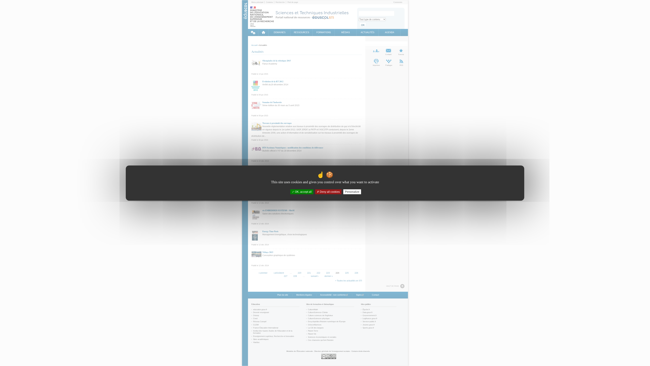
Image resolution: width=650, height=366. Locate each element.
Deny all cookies (329, 191)
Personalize (352, 191)
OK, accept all (303, 191)
